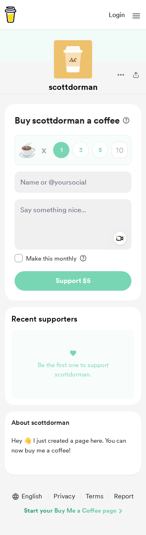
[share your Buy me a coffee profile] (136, 74)
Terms (94, 496)
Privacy (64, 496)
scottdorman (73, 87)
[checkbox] (46, 258)
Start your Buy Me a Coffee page (70, 510)
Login (117, 15)
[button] (136, 16)
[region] (73, 202)
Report (123, 496)
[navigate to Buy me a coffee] (10, 15)
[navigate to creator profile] (73, 59)
